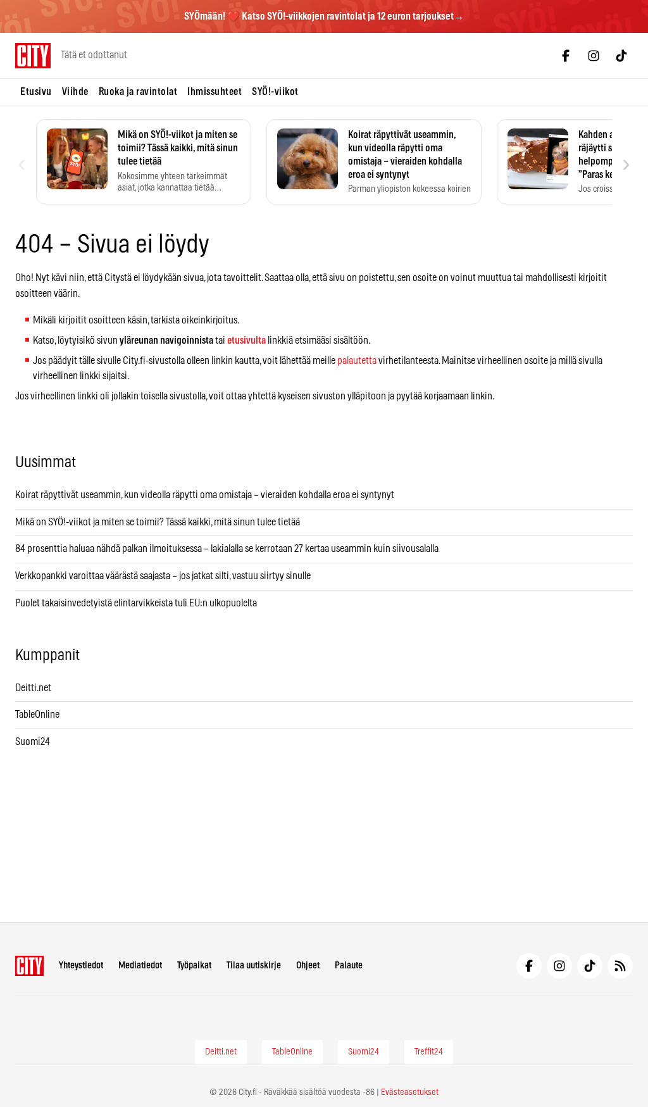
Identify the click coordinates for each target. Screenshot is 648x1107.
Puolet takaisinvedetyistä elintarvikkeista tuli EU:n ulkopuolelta (136, 603)
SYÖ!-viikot (275, 92)
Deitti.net (33, 688)
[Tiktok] (621, 55)
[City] (29, 966)
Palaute (349, 965)
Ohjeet (308, 965)
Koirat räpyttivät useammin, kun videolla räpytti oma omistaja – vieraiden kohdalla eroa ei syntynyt (204, 495)
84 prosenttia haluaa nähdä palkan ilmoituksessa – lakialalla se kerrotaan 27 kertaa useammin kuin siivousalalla (227, 549)
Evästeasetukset (410, 1092)
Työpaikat (194, 965)
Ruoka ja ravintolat (138, 92)
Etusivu (36, 92)
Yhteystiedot (81, 965)
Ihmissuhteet (214, 92)
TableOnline (37, 715)
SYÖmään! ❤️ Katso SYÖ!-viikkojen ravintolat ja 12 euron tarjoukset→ (324, 16)
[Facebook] (565, 55)
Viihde (75, 92)
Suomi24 (32, 742)
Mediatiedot (140, 965)
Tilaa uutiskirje (254, 965)
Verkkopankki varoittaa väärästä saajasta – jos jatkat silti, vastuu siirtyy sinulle (163, 576)
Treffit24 (428, 1052)
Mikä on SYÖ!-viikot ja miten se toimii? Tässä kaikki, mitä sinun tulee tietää (157, 522)
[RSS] (620, 966)
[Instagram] (593, 55)
